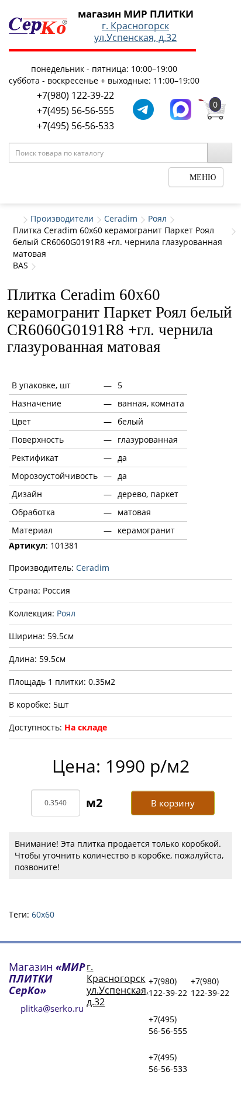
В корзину (173, 803)
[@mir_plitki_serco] (143, 108)
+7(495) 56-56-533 (75, 125)
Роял (157, 218)
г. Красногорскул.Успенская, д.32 (135, 31)
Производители (62, 218)
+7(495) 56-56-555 (75, 110)
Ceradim (120, 218)
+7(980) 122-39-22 (75, 95)
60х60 (43, 914)
